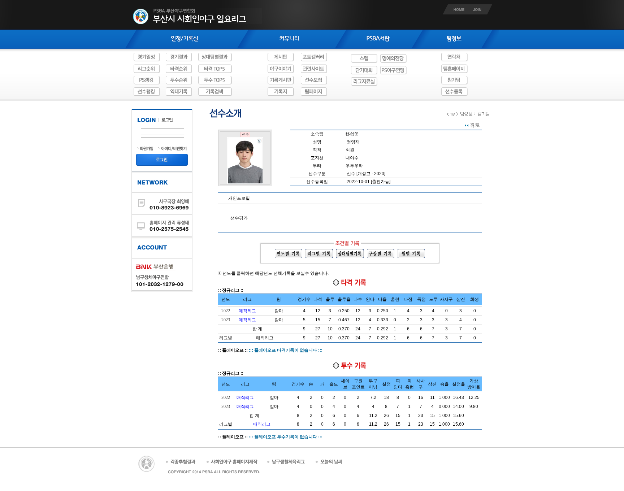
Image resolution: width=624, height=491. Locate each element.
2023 (225, 319)
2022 (225, 310)
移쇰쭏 (352, 133)
